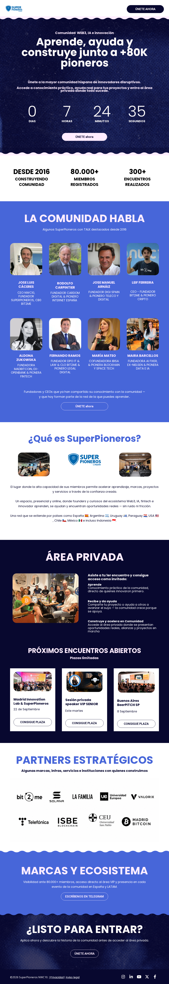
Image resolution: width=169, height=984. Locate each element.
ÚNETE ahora (84, 137)
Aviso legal (73, 977)
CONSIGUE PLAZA (32, 722)
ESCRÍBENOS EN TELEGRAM (84, 896)
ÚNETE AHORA (145, 9)
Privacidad (57, 977)
